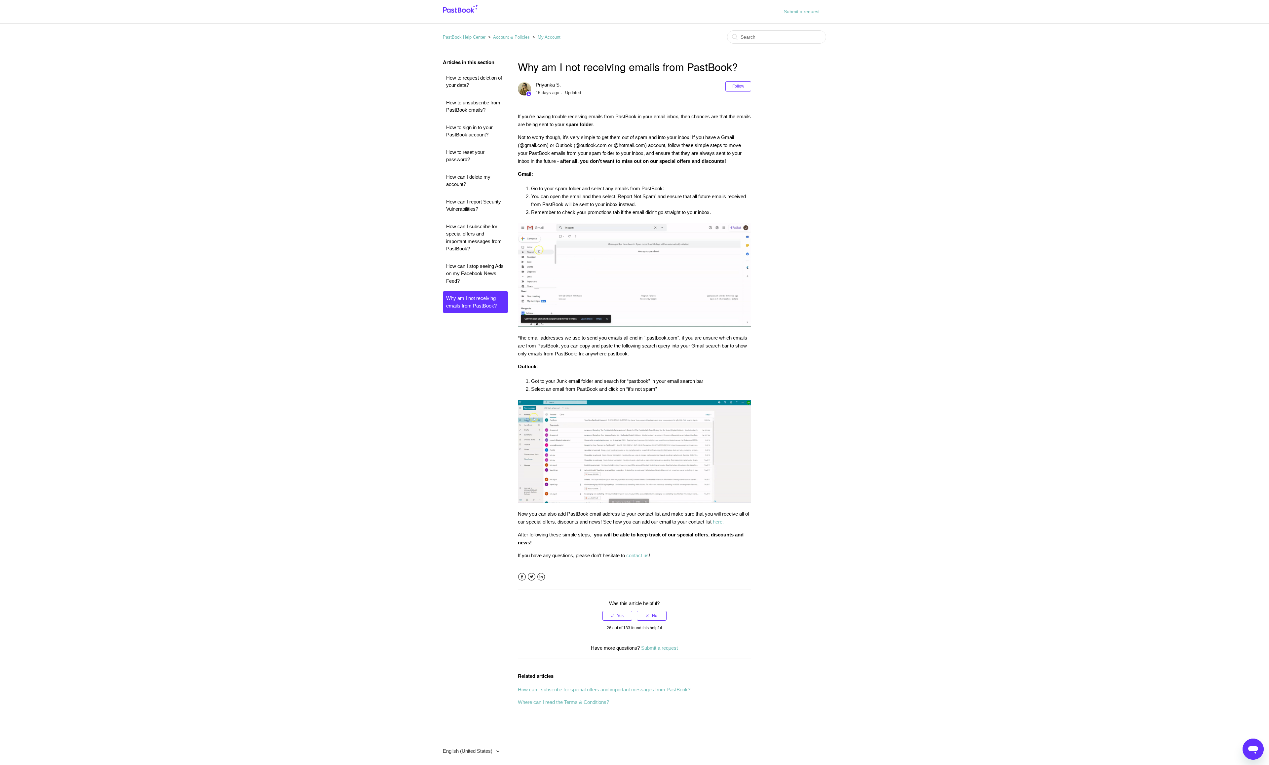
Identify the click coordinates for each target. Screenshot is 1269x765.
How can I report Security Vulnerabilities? (473, 205)
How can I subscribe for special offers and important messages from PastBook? (474, 238)
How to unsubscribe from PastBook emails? (473, 106)
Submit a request (802, 11)
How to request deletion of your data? (474, 81)
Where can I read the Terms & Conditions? (563, 702)
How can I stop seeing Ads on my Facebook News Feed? (475, 273)
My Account (549, 37)
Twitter (531, 577)
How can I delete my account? (468, 180)
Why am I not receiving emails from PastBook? (471, 302)
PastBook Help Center (464, 37)
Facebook (522, 577)
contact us (637, 555)
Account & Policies (511, 37)
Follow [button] (738, 86)
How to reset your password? (465, 156)
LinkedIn (541, 577)
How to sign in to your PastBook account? (469, 131)
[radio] (617, 616)
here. (718, 522)
